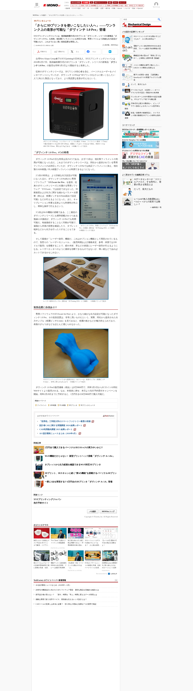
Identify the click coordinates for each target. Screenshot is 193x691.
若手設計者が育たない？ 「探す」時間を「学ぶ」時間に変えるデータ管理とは (66, 595)
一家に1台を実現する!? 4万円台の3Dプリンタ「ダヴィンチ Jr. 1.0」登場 (78, 482)
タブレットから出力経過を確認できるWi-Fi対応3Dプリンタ (73, 464)
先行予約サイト (41, 503)
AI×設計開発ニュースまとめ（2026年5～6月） (53, 585)
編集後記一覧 (156, 207)
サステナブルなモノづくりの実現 (134, 140)
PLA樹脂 (62, 405)
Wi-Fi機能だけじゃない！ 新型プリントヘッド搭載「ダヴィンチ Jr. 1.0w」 (80, 456)
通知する (61, 52)
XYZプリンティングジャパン (47, 499)
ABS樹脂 (53, 405)
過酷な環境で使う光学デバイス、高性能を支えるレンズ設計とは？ (61, 599)
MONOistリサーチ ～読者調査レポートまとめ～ (139, 129)
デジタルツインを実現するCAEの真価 (135, 150)
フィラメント (42, 405)
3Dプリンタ (73, 405)
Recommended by (102, 573)
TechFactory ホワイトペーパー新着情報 (50, 580)
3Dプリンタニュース (87, 405)
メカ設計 (43, 15)
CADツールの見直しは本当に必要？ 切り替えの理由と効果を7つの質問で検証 (66, 604)
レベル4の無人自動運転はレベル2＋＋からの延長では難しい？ (147, 201)
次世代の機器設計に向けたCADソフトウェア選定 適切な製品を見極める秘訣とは (67, 590)
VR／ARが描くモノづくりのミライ (134, 161)
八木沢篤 (106, 45)
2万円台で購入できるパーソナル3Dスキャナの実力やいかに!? (74, 447)
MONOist (36, 15)
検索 (159, 19)
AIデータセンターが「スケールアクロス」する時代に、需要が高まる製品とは (147, 182)
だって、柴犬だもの (143, 189)
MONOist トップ (108, 511)
